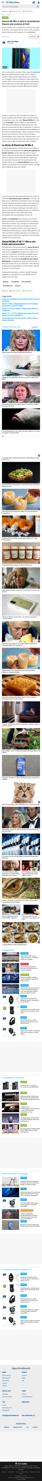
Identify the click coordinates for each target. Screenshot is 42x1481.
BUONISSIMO (37, 1467)
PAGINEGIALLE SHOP (27, 1466)
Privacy (17, 1471)
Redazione (25, 1402)
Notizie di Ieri (6, 1378)
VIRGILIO (11, 1466)
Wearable (5, 1394)
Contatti (35, 1427)
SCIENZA (23, 1188)
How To (24, 1394)
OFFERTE (23, 996)
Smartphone (8, 286)
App (23, 1380)
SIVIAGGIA (23, 1467)
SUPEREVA (21, 1469)
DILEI (19, 1467)
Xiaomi (17, 286)
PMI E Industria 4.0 (28, 1415)
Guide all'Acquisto (27, 1396)
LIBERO (6, 1466)
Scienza (4, 1383)
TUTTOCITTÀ (14, 1467)
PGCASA (35, 1466)
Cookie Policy (24, 1471)
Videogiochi (5, 1410)
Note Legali (11, 1471)
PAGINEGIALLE (17, 1466)
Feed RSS (6, 1427)
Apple (23, 1378)
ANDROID (8, 14)
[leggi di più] (39, 43)
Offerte (4, 1385)
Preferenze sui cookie (35, 1471)
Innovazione (26, 282)
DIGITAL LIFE (24, 964)
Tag (27, 1427)
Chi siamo (4, 1471)
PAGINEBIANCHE (6, 1467)
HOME (3, 14)
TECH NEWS (24, 953)
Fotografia (15, 282)
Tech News (5, 1380)
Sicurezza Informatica (10, 1415)
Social (4, 1405)
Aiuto (21, 1473)
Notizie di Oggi (6, 1375)
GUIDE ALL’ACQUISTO (26, 1210)
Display (5, 282)
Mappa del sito (17, 1427)
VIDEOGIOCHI (24, 974)
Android (24, 1375)
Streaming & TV (7, 1407)
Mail (33, 5)
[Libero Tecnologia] (21, 1423)
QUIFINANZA (30, 1467)
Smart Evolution (7, 1396)
